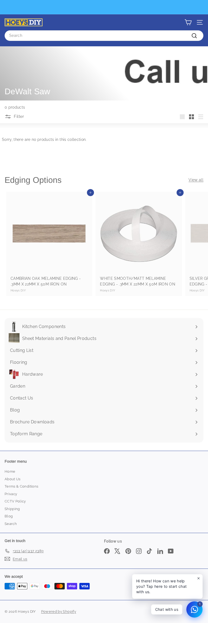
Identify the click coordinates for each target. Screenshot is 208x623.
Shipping (12, 509)
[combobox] (104, 35)
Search (11, 524)
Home (10, 471)
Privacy (11, 494)
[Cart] (188, 22)
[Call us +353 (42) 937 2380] (103, 7)
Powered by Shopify (58, 611)
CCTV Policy (15, 501)
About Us (13, 479)
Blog (9, 516)
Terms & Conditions (21, 486)
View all (195, 180)
